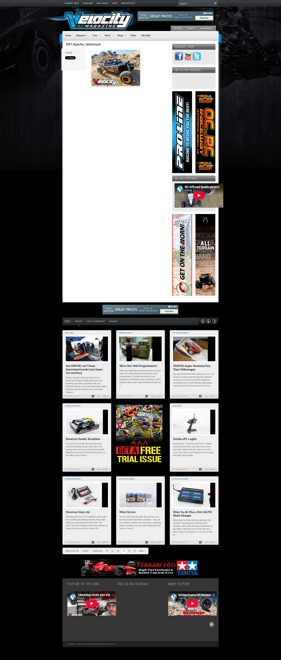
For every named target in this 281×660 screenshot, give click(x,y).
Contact (189, 28)
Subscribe (88, 3)
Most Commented (96, 321)
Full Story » (103, 396)
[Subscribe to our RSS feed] (203, 321)
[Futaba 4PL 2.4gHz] (185, 439)
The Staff (177, 28)
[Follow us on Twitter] (209, 321)
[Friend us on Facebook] (214, 321)
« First (85, 551)
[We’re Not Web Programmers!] (138, 366)
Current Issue (71, 3)
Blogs (119, 35)
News (106, 35)
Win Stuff (145, 35)
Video (133, 35)
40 (107, 551)
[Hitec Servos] (128, 512)
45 (135, 551)
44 (129, 551)
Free (93, 35)
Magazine (80, 35)
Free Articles (128, 3)
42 (118, 551)
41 (113, 551)
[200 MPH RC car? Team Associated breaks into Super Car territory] (84, 370)
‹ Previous (97, 551)
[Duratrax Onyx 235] (78, 512)
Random (113, 321)
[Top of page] (211, 625)
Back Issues (102, 3)
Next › (142, 551)
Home (68, 35)
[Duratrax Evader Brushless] (83, 439)
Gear (114, 3)
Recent (79, 321)
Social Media (205, 28)
